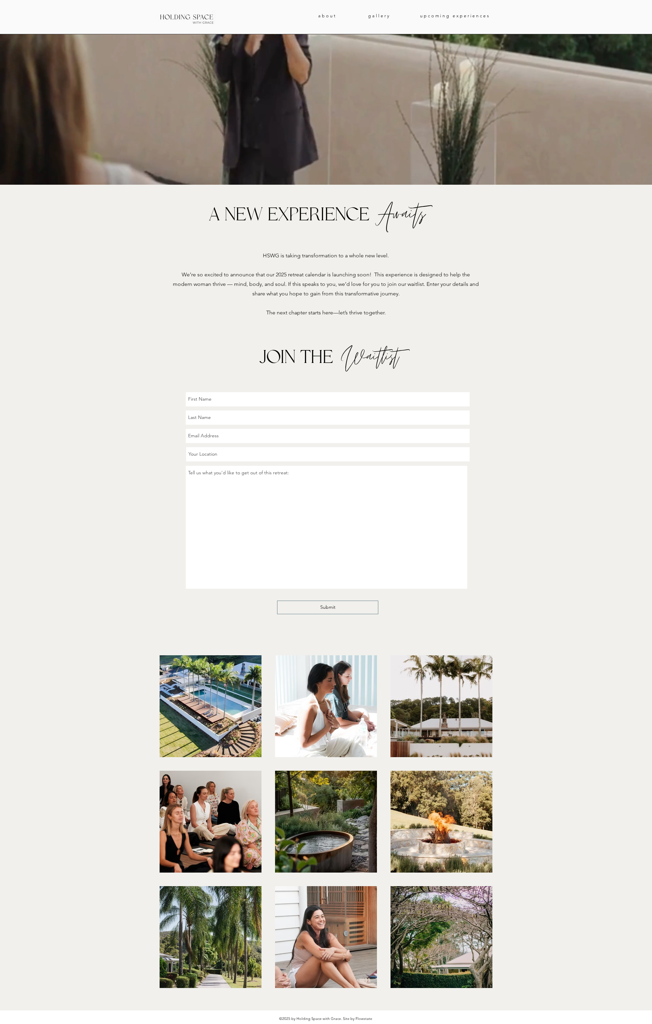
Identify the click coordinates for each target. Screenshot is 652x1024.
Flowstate (364, 1018)
